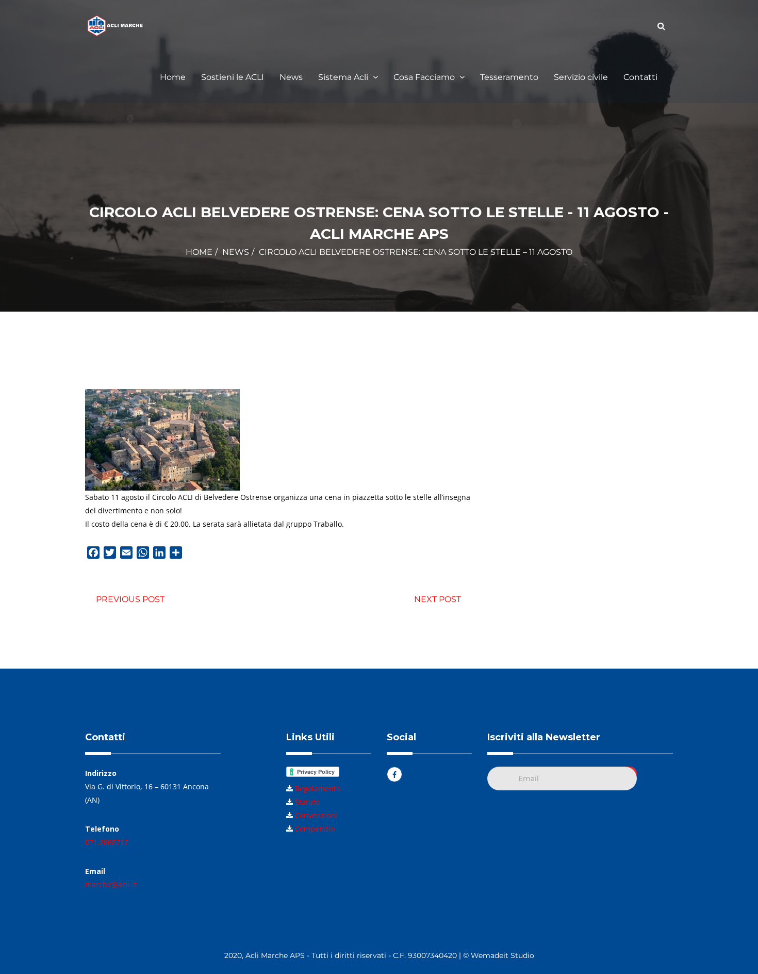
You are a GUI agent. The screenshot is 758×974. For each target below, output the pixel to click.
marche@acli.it (111, 884)
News (291, 77)
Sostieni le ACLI (232, 77)
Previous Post (130, 599)
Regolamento (317, 788)
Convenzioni (316, 815)
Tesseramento (509, 77)
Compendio (315, 829)
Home (173, 77)
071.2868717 (106, 842)
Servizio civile (581, 77)
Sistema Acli (344, 77)
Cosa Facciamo (425, 77)
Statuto (307, 802)
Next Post (437, 599)
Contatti (640, 77)
